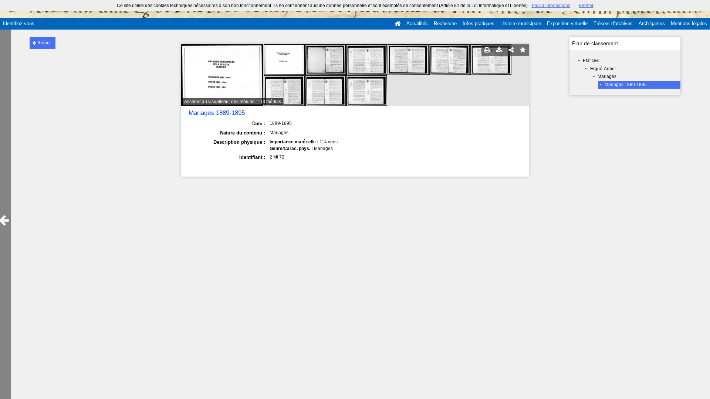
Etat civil (591, 60)
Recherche (445, 23)
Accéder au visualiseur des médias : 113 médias (232, 101)
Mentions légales (689, 23)
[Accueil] (397, 24)
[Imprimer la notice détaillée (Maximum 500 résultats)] (487, 50)
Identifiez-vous (18, 23)
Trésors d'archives (613, 23)
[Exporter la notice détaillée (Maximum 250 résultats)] (499, 50)
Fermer (586, 5)
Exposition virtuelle (567, 23)
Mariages (607, 76)
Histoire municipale (520, 23)
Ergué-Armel (603, 68)
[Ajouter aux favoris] (523, 50)
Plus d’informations (551, 5)
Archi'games (652, 23)
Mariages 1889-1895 (626, 84)
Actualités (417, 23)
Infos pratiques (478, 23)
